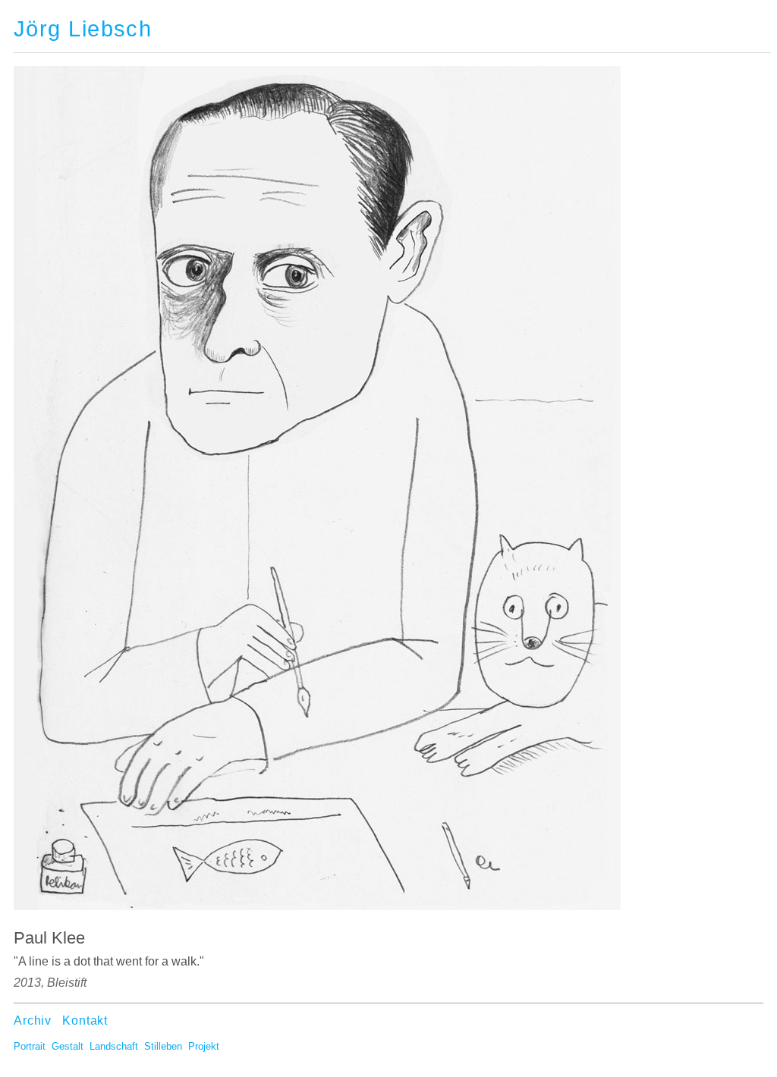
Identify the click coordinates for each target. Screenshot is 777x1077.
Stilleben (163, 1046)
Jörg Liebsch (83, 29)
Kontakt (85, 1020)
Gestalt (67, 1046)
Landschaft (114, 1046)
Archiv (33, 1020)
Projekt (203, 1046)
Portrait (30, 1046)
